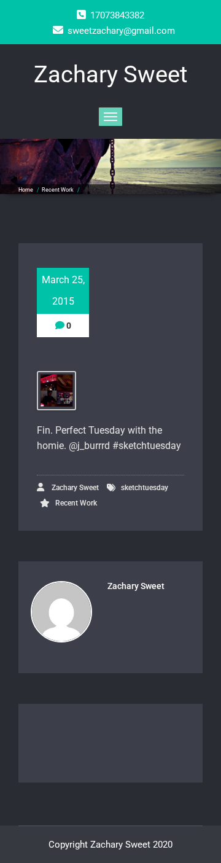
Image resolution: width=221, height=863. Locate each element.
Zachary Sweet (74, 487)
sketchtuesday (144, 487)
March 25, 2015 (63, 290)
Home (25, 190)
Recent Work (58, 190)
